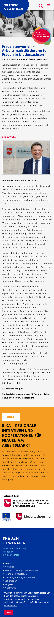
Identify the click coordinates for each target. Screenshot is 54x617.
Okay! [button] (8, 612)
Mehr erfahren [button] (10, 606)
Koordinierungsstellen (16, 574)
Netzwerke (10, 588)
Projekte (9, 584)
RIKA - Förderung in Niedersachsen (22, 570)
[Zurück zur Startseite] (14, 9)
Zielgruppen (11, 581)
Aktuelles (9, 567)
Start (7, 563)
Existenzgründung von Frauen (20, 577)
